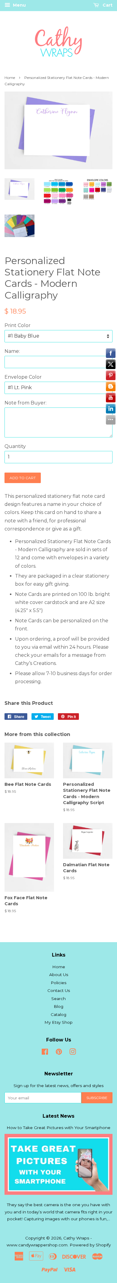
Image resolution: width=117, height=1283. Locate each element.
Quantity (15, 446)
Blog (58, 1006)
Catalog (58, 1014)
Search (58, 998)
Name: (12, 351)
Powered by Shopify (90, 1244)
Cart (106, 5)
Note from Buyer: (25, 403)
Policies (58, 982)
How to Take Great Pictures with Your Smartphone (58, 1127)
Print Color (17, 325)
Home (9, 77)
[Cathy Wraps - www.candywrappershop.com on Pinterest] (59, 1052)
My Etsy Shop (58, 1022)
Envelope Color (23, 377)
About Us (58, 974)
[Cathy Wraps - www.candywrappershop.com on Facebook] (44, 1052)
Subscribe (96, 1097)
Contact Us (58, 990)
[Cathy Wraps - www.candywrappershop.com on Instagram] (72, 1052)
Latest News (58, 1116)
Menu (19, 5)
